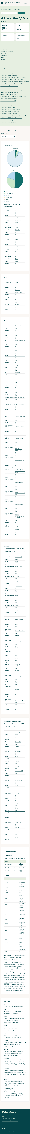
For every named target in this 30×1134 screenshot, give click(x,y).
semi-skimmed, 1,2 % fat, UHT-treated (8, 90)
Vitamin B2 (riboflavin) (20, 630)
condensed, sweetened (12, 92)
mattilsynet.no (5, 1125)
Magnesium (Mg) (19, 770)
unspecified (23, 77)
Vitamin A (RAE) (18, 557)
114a (16, 213)
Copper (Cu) (18, 822)
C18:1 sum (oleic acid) (20, 426)
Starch (16, 282)
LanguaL (6, 983)
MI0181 (16, 222)
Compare (16, 43)
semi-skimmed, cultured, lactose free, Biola (10, 109)
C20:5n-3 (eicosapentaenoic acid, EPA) (19, 504)
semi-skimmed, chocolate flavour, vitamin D (10, 77)
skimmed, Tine (17, 81)
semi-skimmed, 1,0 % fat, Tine (7, 81)
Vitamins (3, 57)
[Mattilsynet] (9, 1112)
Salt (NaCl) (17, 732)
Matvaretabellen (10, 4)
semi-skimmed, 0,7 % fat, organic (7, 107)
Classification (4, 63)
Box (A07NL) (22, 867)
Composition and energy (7, 51)
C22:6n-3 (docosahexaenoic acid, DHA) (19, 528)
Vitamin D (17, 595)
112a (16, 588)
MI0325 (16, 559)
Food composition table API (8, 1118)
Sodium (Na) (18, 751)
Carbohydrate (18, 220)
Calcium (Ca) (18, 741)
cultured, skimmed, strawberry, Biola (8, 98)
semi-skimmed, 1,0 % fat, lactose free (8, 75)
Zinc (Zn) (17, 803)
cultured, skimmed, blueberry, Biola (8, 94)
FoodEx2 (6, 962)
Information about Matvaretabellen (10, 1120)
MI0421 (16, 655)
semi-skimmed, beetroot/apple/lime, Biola (9, 111)
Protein (16, 239)
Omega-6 (17, 365)
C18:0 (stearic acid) (19, 404)
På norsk (25, 3)
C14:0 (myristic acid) (19, 390)
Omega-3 (17, 357)
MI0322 (16, 569)
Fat (15, 210)
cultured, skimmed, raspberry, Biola (8, 100)
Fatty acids (3, 53)
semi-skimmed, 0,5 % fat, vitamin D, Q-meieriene (11, 117)
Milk (10, 9)
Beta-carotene (19, 586)
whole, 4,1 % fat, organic (23, 90)
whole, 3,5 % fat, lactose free (22, 103)
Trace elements (4, 61)
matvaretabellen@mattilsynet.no (9, 1131)
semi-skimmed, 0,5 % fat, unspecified (8, 122)
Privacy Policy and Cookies (8, 1123)
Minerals (3, 59)
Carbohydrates (4, 55)
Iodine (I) (17, 832)
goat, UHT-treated (25, 81)
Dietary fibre (17, 229)
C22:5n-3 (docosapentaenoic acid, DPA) (19, 516)
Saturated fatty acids (19, 325)
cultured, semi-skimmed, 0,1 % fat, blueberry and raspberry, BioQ (14, 73)
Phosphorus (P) (18, 780)
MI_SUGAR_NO (18, 292)
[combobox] (9, 13)
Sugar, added (18, 297)
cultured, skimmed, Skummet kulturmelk (9, 85)
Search (21, 13)
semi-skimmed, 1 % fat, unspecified (8, 120)
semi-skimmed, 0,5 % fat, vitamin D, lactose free (11, 105)
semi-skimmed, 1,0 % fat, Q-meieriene (8, 113)
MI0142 (16, 261)
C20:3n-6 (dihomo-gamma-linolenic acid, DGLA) (20, 471)
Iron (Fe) (17, 793)
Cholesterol (17, 372)
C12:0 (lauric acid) (19, 382)
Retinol (17, 576)
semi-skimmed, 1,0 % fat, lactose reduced (9, 88)
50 (15, 232)
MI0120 (16, 734)
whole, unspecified (23, 115)
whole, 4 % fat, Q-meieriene (6, 71)
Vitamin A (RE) (18, 566)
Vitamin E (17, 605)
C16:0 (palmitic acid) (19, 397)
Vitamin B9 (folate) (19, 677)
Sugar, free (17, 304)
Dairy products (4, 9)
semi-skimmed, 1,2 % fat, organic (7, 103)
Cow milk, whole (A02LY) (17, 858)
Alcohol (16, 249)
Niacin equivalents (19, 653)
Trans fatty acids (18, 333)
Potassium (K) (18, 761)
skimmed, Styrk (22, 96)
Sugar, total (17, 289)
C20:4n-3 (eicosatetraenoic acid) (19, 482)
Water (16, 258)
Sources (3, 65)
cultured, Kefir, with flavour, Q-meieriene (9, 115)
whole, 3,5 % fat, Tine (18, 79)
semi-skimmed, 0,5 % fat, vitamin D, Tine (9, 96)
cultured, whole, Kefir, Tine (19, 83)
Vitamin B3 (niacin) (19, 642)
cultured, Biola (3, 92)
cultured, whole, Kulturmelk (6, 83)
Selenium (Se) (18, 812)
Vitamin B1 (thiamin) (19, 619)
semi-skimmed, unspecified (6, 79)
